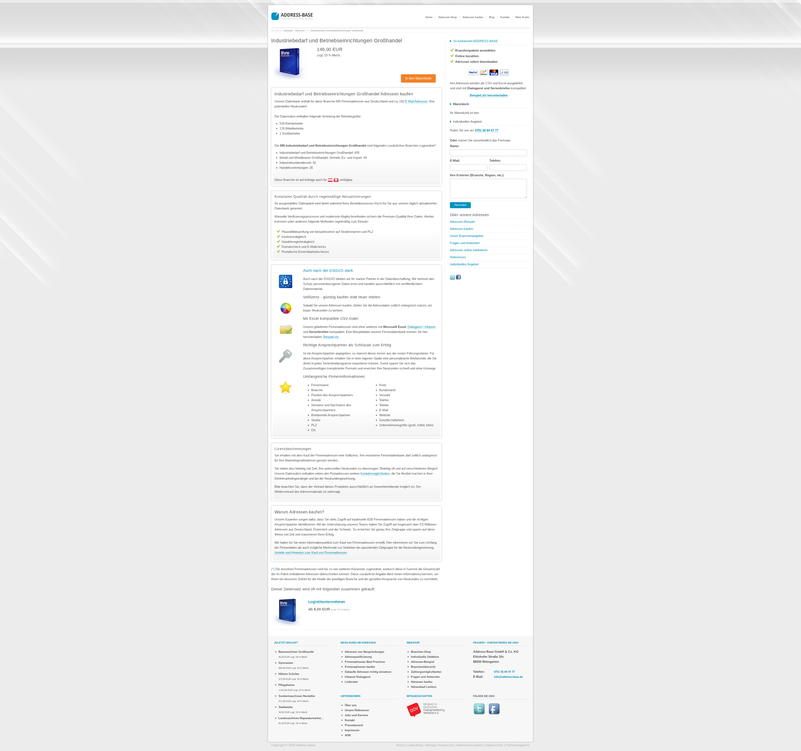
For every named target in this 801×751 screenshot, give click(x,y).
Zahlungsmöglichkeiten (426, 671)
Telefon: (495, 160)
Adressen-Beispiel (462, 221)
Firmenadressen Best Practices (365, 661)
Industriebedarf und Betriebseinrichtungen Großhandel (336, 30)
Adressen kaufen (473, 17)
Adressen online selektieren (468, 250)
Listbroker (351, 681)
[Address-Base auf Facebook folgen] (458, 277)
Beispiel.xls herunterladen (489, 95)
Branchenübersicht (423, 666)
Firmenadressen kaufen (360, 666)
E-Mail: (455, 160)
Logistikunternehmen (326, 602)
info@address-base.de (508, 676)
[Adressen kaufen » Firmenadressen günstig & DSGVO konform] (292, 15)
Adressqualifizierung (358, 656)
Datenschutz (494, 745)
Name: (454, 146)
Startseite (288, 30)
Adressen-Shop (447, 17)
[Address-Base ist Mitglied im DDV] (425, 709)
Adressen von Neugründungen (364, 651)
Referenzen (458, 257)
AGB (348, 735)
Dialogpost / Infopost (421, 327)
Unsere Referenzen (357, 710)
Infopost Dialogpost (357, 676)
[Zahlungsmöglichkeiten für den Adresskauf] (489, 72)
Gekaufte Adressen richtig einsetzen (368, 671)
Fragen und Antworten (465, 243)
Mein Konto (522, 17)
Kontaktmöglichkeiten (375, 473)
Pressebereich (354, 725)
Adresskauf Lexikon (423, 686)
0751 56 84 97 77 (504, 671)
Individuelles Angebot (464, 264)
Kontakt (505, 17)
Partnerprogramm (518, 745)
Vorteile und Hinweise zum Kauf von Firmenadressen (311, 552)
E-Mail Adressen (416, 101)
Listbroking (414, 745)
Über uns (350, 705)
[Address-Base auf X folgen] (452, 277)
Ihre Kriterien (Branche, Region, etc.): (477, 175)
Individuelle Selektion (425, 656)
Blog (491, 17)
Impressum (352, 730)
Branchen (300, 30)
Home (428, 17)
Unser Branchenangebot (466, 236)
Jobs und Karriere (356, 715)
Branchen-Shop (421, 651)
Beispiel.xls (331, 337)
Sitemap (430, 745)
